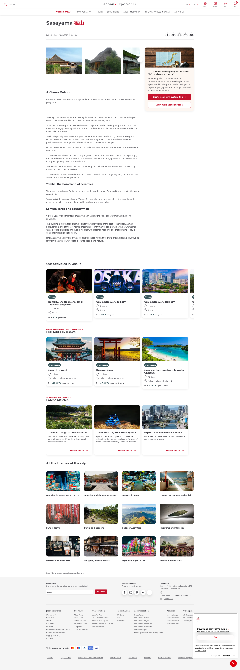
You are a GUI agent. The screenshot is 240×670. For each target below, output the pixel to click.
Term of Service (164, 657)
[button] (46, 59)
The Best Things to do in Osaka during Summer (69, 432)
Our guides (78, 627)
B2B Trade (50, 624)
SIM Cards (120, 615)
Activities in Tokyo (173, 618)
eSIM (118, 618)
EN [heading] (187, 4)
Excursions (113, 12)
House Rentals (139, 615)
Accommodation (131, 12)
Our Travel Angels (140, 629)
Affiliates (49, 621)
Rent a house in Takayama (143, 627)
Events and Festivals (171, 560)
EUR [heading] (195, 4)
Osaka (73, 161)
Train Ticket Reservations (100, 618)
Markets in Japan (131, 495)
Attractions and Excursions (66, 573)
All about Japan (188, 615)
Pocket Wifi (120, 621)
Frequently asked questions (55, 632)
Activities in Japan (173, 615)
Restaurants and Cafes (58, 560)
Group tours (54, 365)
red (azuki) (95, 128)
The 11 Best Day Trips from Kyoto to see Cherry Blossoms (117, 432)
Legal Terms (66, 657)
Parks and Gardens (94, 528)
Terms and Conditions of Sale (90, 657)
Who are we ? (51, 615)
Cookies (147, 657)
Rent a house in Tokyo (141, 618)
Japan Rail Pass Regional (100, 621)
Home (48, 573)
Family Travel (53, 528)
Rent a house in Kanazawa (143, 624)
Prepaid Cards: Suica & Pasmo (102, 624)
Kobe (82, 161)
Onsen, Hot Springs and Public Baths (177, 495)
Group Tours (78, 618)
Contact (50, 657)
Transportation (84, 12)
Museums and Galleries (172, 528)
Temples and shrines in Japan (100, 495)
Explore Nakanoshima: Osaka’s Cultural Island (165, 432)
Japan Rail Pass (97, 615)
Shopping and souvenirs (97, 560)
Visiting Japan (63, 12)
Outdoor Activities (131, 528)
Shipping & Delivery (53, 635)
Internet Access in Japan (157, 12)
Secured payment (185, 657)
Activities (179, 12)
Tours (99, 12)
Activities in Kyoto (173, 621)
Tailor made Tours (80, 624)
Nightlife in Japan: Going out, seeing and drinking (63, 495)
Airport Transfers (98, 627)
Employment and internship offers (58, 629)
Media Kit (49, 627)
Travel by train (188, 621)
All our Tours (78, 615)
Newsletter (50, 618)
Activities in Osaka (173, 624)
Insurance (132, 657)
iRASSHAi (49, 638)
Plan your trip (188, 618)
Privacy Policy (115, 657)
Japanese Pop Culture (133, 560)
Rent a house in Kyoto (141, 621)
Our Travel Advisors (81, 629)
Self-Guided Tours (80, 621)
